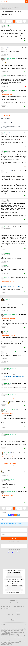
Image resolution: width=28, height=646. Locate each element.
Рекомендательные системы (6, 644)
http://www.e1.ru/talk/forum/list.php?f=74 (10, 286)
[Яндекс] (14, 552)
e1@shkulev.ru (16, 640)
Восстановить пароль (14, 541)
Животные (8, 7)
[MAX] (12, 515)
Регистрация (14, 546)
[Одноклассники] (15, 515)
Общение (3, 7)
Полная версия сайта (6, 606)
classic (9, 58)
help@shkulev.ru (10, 643)
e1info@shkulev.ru (8, 642)
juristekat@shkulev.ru (16, 642)
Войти (14, 538)
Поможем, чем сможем (6, 8)
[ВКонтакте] (9, 515)
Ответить (4, 40)
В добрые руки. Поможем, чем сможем (18, 7)
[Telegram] (18, 515)
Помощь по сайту (5, 608)
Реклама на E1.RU (19, 606)
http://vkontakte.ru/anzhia (7, 35)
